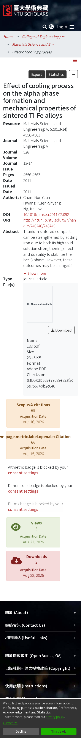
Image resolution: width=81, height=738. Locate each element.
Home (8, 36)
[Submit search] (45, 26)
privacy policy (55, 717)
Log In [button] (62, 26)
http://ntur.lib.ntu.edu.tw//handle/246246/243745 (49, 222)
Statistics (56, 74)
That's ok (58, 731)
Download (63, 330)
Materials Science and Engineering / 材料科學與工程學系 (33, 44)
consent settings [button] (23, 472)
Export (36, 74)
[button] (34, 273)
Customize (10, 723)
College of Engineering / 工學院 (43, 36)
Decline (21, 731)
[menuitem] (52, 26)
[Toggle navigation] (72, 27)
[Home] (25, 9)
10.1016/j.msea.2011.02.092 (46, 214)
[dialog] (40, 718)
